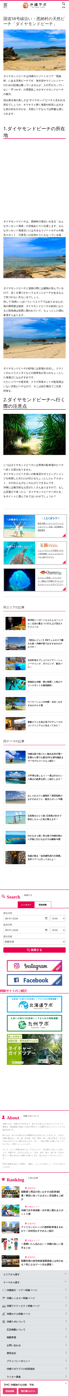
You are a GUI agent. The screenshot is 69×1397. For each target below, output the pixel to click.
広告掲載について (16, 1329)
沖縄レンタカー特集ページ (21, 1298)
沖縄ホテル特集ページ (18, 1313)
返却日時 (7, 924)
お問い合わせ (14, 1345)
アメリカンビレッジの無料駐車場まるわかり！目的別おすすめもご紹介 (42, 1228)
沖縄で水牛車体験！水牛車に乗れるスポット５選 (42, 1212)
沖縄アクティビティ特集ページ (23, 1305)
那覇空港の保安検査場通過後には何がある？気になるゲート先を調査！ (42, 1262)
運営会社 (11, 1353)
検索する (36, 949)
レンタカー (26, 904)
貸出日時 (7, 913)
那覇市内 (31, 1188)
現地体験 (43, 904)
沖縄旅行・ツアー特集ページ (22, 1290)
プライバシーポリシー (18, 1361)
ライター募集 (14, 1376)
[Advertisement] (34, 1088)
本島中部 (31, 1223)
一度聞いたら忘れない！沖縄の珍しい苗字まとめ (42, 1245)
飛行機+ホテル (28, 1391)
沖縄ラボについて (16, 1321)
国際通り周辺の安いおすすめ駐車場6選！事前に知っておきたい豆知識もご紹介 (42, 1195)
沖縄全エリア (33, 1206)
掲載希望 (11, 1337)
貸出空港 (7, 936)
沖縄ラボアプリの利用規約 (21, 1368)
